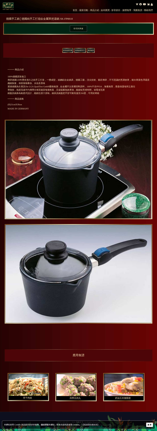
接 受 (149, 425)
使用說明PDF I (80, 50)
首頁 (75, 10)
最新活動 (83, 10)
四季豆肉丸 (75, 398)
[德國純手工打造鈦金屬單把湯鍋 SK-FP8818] (33, 397)
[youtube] (144, 4)
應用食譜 (91, 50)
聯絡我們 (148, 10)
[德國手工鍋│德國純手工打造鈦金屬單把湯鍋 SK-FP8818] (78, 169)
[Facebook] (140, 4)
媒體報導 (126, 10)
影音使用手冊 (67, 50)
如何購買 (105, 10)
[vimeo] (137, 4)
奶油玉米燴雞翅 (123, 398)
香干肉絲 (27, 398)
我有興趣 (79, 29)
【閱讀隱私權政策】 (90, 425)
